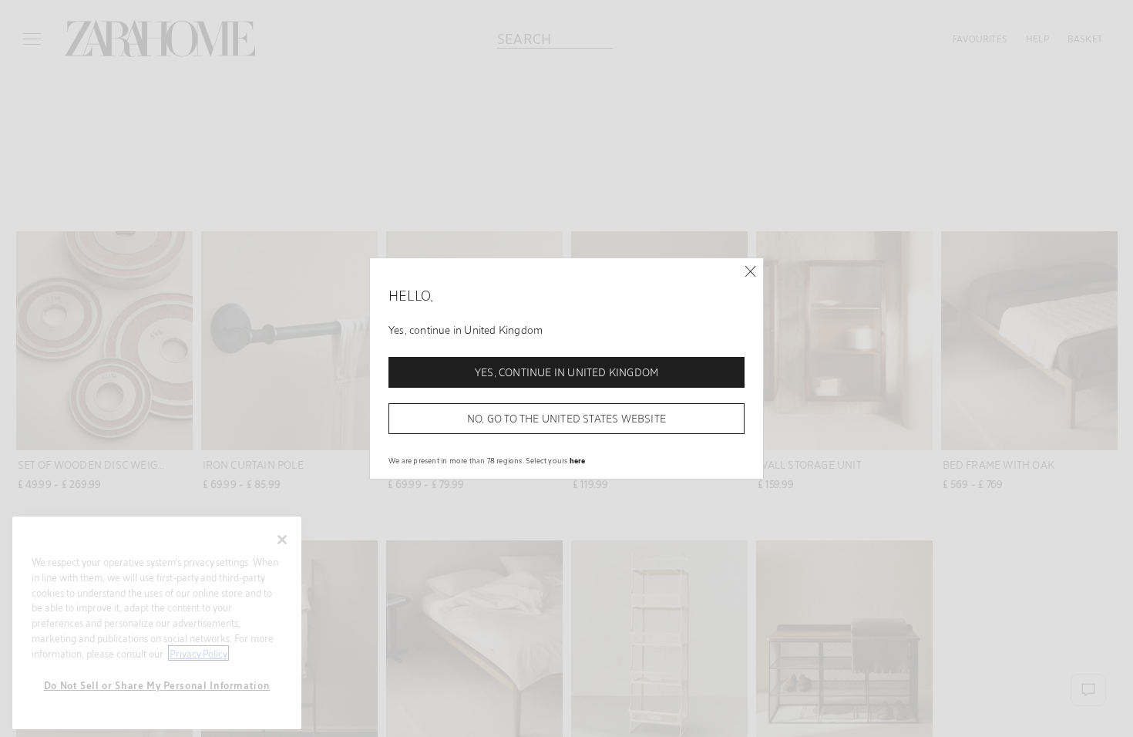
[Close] (750, 271)
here (578, 460)
